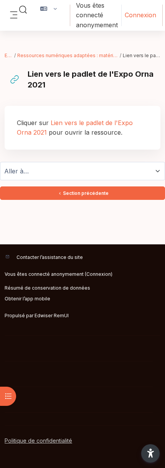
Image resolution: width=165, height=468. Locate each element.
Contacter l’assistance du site (49, 257)
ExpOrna (9, 55)
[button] (23, 10)
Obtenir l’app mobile (27, 299)
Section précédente (86, 193)
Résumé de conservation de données (47, 288)
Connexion (140, 15)
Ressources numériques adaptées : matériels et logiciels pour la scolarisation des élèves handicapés (68, 55)
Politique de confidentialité (38, 440)
